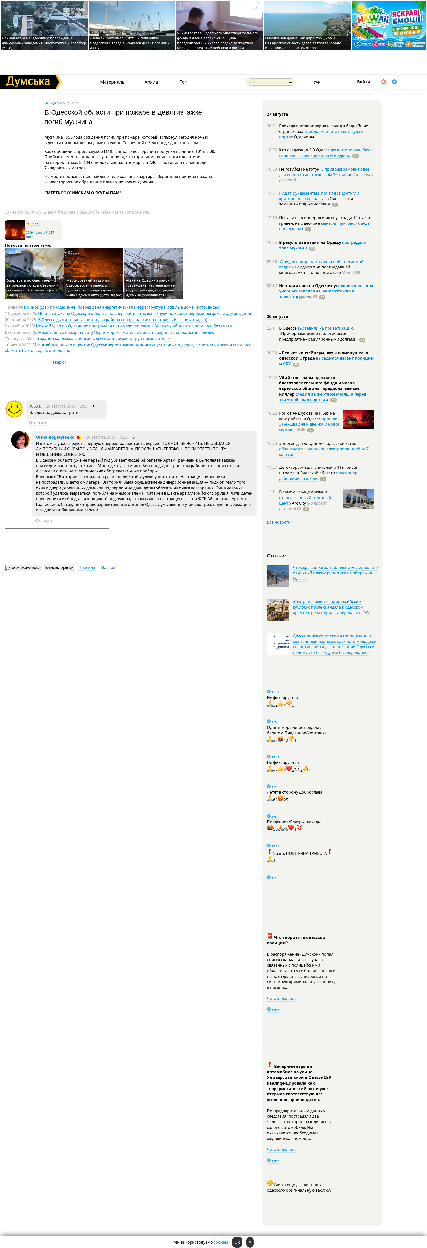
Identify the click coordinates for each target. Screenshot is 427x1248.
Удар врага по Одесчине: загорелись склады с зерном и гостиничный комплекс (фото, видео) (33, 287)
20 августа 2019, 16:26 (107, 437)
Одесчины (303, 137)
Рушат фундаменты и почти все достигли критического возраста (319, 195)
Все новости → (281, 522)
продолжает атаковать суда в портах (321, 134)
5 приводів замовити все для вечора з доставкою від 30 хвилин (324, 171)
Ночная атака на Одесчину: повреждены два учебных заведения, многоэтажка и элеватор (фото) (44, 43)
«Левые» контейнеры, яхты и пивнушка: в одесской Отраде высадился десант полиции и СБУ (130, 43)
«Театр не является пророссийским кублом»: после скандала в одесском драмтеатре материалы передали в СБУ (331, 607)
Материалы (112, 82)
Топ (183, 82)
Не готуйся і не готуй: (300, 169)
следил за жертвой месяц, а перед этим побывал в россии (322, 396)
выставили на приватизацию (326, 328)
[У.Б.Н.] (14, 417)
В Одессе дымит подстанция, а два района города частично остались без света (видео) (122, 319)
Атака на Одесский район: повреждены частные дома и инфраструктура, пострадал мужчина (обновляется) (150, 287)
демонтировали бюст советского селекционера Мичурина (325, 152)
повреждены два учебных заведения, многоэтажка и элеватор (326, 291)
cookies (221, 1242)
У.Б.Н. (35, 406)
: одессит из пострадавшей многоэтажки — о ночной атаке (317, 269)
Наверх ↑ (57, 362)
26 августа (277, 316)
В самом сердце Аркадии (303, 492)
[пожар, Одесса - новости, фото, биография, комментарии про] (15, 239)
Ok (237, 1242)
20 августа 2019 (56, 102)
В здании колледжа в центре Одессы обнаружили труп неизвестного (103, 338)
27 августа (277, 114)
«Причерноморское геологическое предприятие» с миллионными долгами (318, 336)
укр (317, 81)
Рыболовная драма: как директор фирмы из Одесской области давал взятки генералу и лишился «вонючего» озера (303, 43)
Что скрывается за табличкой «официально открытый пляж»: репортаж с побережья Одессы (335, 573)
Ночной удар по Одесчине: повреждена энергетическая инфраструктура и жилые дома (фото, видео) (122, 307)
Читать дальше (282, 998)
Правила (86, 567)
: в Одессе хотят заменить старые (317, 201)
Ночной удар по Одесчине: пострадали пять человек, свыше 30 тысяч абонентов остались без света (134, 326)
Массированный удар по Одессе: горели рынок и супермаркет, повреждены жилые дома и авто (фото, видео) (94, 287)
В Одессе (288, 328)
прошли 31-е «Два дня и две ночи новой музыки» (309, 424)
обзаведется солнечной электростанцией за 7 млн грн (324, 451)
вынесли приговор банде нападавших (324, 226)
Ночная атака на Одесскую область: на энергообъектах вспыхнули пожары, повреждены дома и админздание (145, 313)
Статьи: (276, 555)
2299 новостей (36, 232)
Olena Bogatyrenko (55, 437)
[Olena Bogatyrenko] (20, 447)
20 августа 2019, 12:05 (66, 406)
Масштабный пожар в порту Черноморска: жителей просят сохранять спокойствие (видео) (127, 332)
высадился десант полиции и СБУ (326, 361)
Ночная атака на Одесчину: (308, 285)
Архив (151, 82)
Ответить (38, 422)
